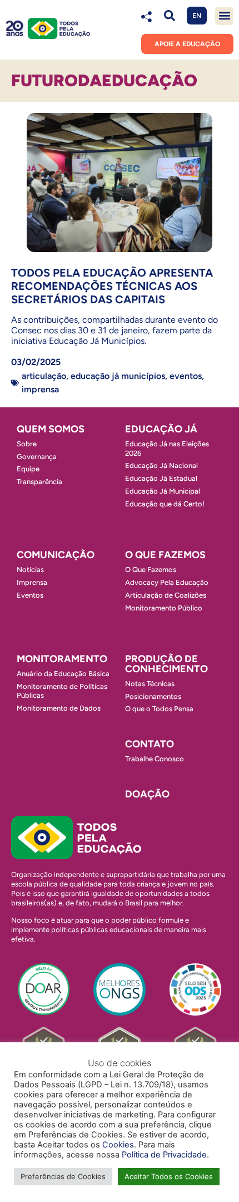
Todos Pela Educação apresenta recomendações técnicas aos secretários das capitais (112, 286)
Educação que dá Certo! (165, 504)
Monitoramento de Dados (59, 708)
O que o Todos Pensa (159, 709)
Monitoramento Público (163, 608)
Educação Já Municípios (118, 376)
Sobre (27, 444)
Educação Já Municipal (162, 491)
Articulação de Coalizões (165, 595)
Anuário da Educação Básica (63, 673)
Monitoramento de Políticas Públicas (62, 691)
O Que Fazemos (150, 569)
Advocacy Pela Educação (166, 582)
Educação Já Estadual (161, 478)
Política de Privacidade (164, 1155)
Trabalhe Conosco (154, 759)
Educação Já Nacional (161, 465)
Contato (149, 744)
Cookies (118, 1145)
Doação (147, 794)
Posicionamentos (153, 696)
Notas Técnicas (150, 683)
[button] (169, 16)
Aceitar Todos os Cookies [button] (169, 1176)
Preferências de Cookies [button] (63, 1176)
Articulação (44, 376)
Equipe (28, 469)
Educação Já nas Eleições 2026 (167, 448)
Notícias (30, 569)
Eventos (186, 376)
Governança (37, 456)
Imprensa (40, 389)
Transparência (39, 481)
